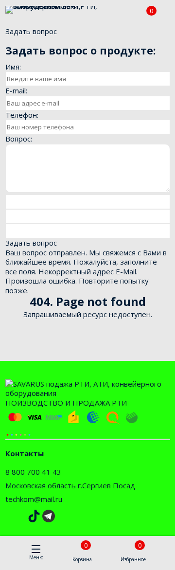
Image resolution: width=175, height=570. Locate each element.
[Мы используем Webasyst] (18, 434)
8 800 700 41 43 (33, 472)
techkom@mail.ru (33, 499)
